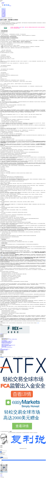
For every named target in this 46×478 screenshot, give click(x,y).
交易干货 (4, 8)
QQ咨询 (1, 474)
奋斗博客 (3, 3)
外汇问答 (4, 11)
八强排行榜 (3, 2)
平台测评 (4, 12)
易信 (44, 259)
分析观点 (4, 16)
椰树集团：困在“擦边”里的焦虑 (5, 344)
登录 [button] (0, 1)
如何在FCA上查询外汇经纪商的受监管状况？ (7, 347)
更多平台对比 (2, 357)
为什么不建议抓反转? (4, 340)
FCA (19, 27)
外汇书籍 (4, 15)
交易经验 (4, 13)
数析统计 (11, 431)
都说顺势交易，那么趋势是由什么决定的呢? (7, 342)
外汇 (23, 27)
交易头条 (4, 9)
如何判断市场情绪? (4, 346)
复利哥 (4, 338)
